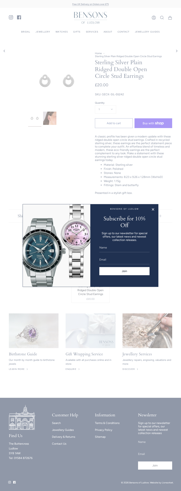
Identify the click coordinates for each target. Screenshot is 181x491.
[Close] (153, 209)
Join (124, 271)
